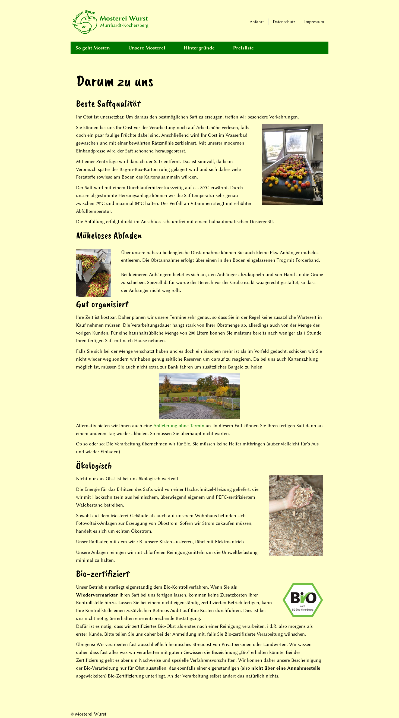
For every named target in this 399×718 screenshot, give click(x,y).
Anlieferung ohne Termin (178, 425)
